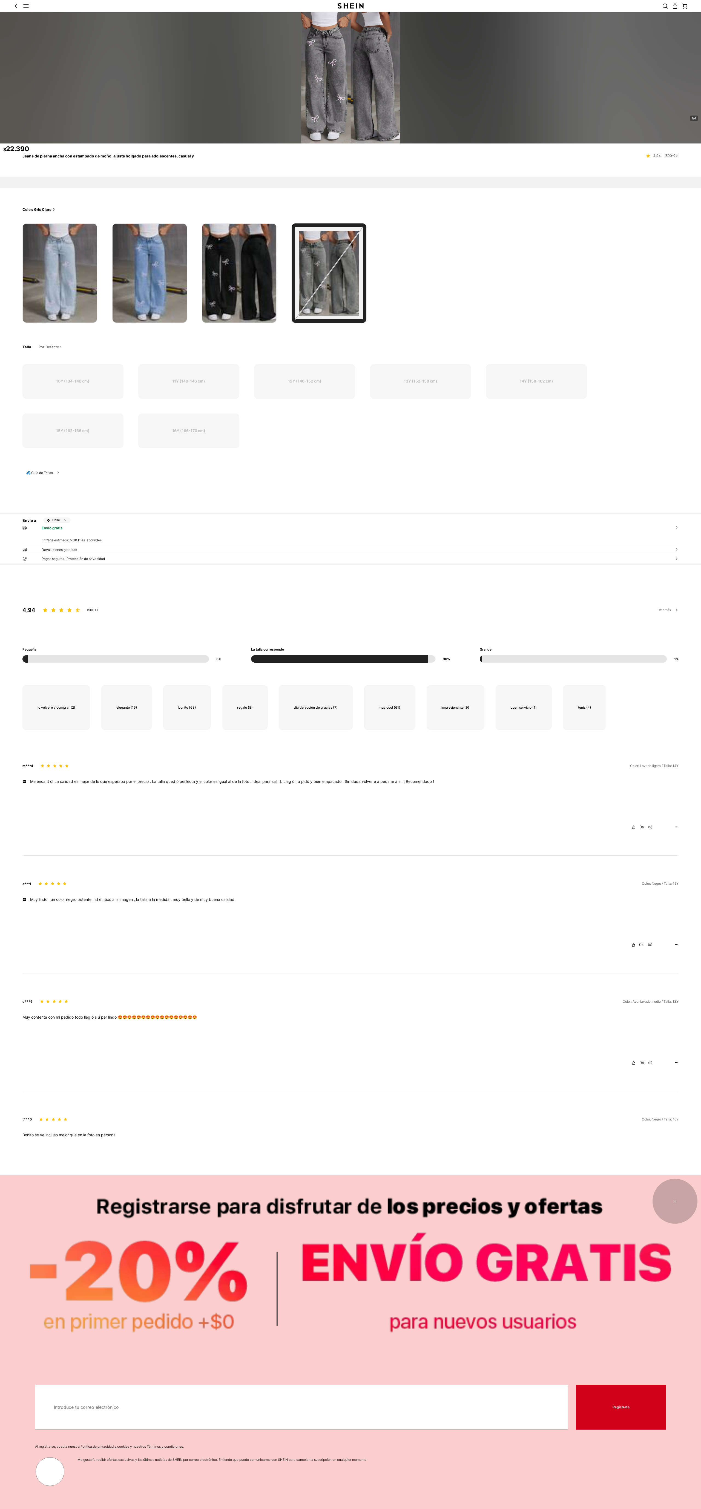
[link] (665, 6)
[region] (350, 625)
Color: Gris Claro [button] (36, 209)
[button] (16, 6)
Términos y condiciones (165, 1446)
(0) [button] (650, 945)
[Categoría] (26, 6)
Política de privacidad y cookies (105, 1446)
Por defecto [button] (49, 347)
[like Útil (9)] (634, 827)
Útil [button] (642, 827)
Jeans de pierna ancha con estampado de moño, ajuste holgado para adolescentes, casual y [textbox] (108, 156)
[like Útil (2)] (634, 1063)
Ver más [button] (665, 610)
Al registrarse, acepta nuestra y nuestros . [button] (109, 1446)
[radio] (59, 273)
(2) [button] (650, 1063)
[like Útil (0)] (633, 945)
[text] (350, 781)
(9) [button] (650, 827)
